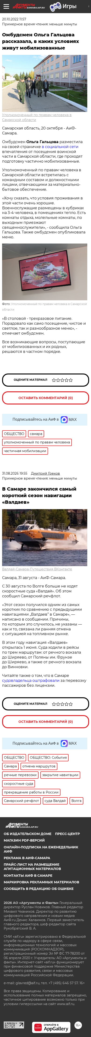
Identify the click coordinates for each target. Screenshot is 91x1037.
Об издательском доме (27, 834)
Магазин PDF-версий (24, 840)
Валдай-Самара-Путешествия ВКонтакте (37, 569)
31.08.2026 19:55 (14, 473)
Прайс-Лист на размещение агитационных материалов (32, 866)
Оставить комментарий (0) (45, 398)
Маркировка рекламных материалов (41, 882)
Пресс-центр (67, 834)
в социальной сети (60, 147)
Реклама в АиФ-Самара (27, 858)
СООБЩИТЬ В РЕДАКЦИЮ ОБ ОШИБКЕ (39, 889)
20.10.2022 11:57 (14, 19)
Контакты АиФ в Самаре (28, 875)
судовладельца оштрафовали (31, 680)
